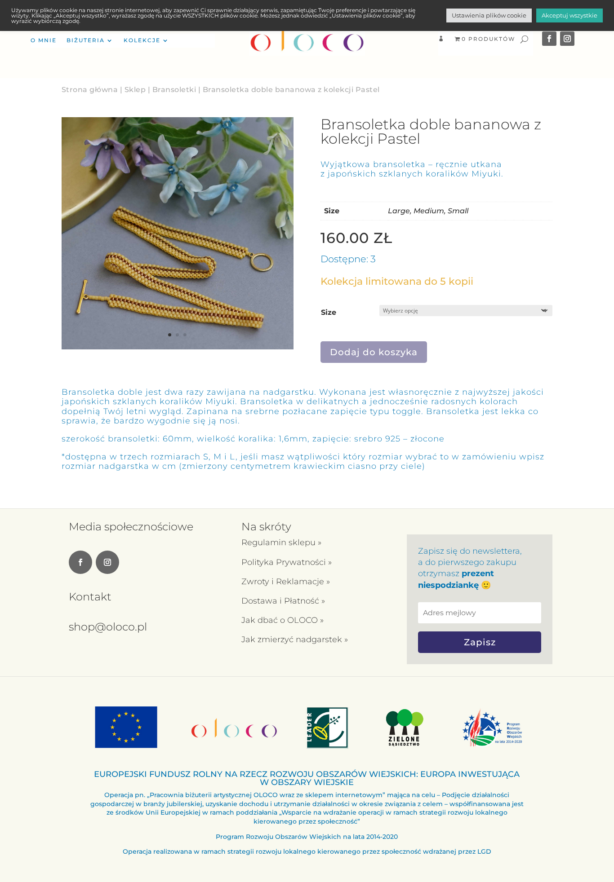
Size (328, 312)
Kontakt (90, 596)
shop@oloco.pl (108, 626)
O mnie (44, 40)
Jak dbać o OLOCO (280, 620)
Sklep (135, 89)
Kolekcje (142, 40)
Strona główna (90, 89)
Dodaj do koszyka (374, 352)
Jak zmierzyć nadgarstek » (294, 639)
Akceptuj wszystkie (569, 15)
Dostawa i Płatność (281, 601)
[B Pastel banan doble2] (178, 347)
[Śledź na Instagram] (567, 38)
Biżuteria (86, 40)
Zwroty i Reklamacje (283, 582)
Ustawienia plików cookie (489, 15)
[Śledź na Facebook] (549, 38)
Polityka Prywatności (284, 562)
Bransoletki (174, 89)
